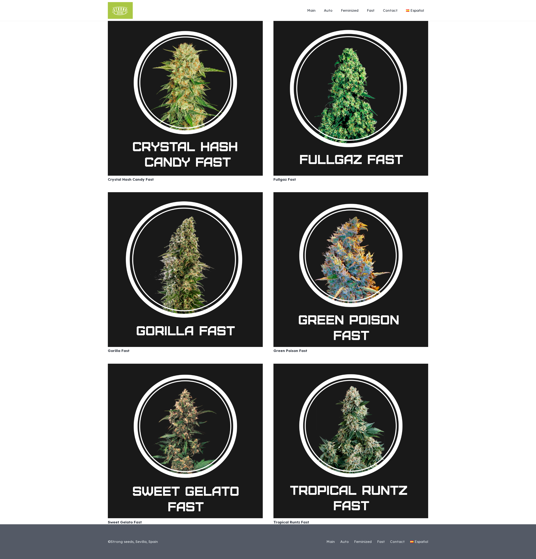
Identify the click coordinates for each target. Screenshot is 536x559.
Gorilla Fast (118, 350)
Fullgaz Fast (284, 179)
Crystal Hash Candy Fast (131, 179)
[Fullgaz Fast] (350, 24)
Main (330, 541)
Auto (344, 541)
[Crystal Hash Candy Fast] (185, 24)
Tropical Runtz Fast (291, 522)
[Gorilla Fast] (185, 195)
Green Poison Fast (290, 350)
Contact (397, 541)
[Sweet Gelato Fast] (185, 367)
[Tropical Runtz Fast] (350, 367)
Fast (381, 541)
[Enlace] (120, 10)
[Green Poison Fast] (350, 195)
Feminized (363, 541)
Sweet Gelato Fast (125, 522)
